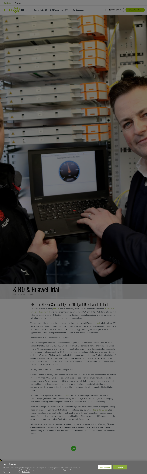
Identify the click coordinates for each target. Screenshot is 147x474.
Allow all (120, 467)
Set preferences (105, 467)
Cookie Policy (26, 472)
